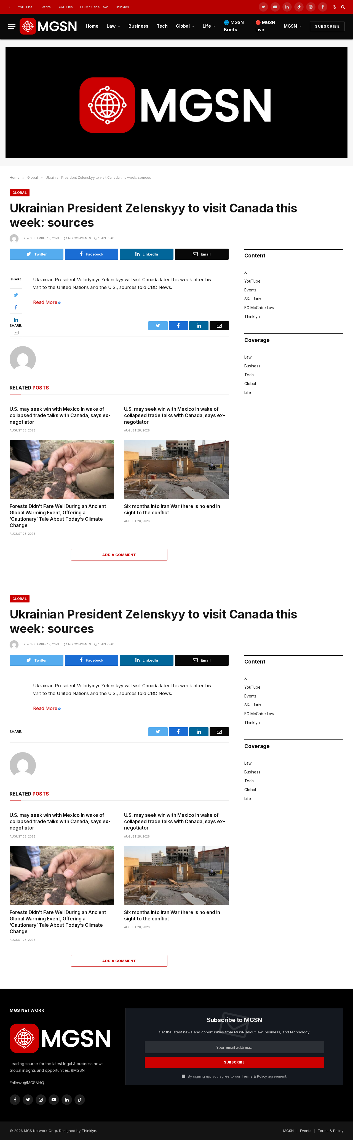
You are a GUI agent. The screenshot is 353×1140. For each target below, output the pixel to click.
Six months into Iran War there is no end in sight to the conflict (172, 509)
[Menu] (11, 26)
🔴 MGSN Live (265, 26)
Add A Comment (119, 554)
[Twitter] (16, 294)
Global (183, 26)
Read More (45, 302)
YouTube (25, 7)
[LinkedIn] (16, 319)
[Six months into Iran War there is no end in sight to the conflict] (176, 469)
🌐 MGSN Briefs (234, 26)
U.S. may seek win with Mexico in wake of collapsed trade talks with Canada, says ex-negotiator (60, 415)
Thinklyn (122, 7)
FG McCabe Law (94, 7)
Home (92, 26)
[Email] (16, 332)
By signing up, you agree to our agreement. (237, 1076)
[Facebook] (16, 307)
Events (45, 7)
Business (138, 26)
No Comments (79, 238)
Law (111, 26)
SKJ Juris (65, 7)
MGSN (290, 26)
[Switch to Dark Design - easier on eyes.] (334, 7)
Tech (162, 26)
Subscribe (327, 26)
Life (207, 26)
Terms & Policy (254, 1076)
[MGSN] (48, 26)
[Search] (342, 7)
